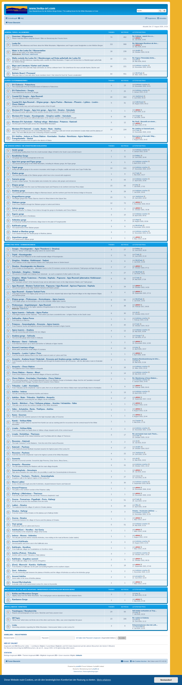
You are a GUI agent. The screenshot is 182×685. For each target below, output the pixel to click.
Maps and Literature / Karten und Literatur (30, 66)
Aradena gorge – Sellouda (23, 336)
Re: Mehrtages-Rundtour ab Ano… (145, 43)
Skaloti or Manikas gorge (23, 231)
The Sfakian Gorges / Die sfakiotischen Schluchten (26, 146)
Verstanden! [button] (166, 680)
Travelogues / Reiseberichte (24, 611)
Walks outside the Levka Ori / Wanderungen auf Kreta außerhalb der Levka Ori (46, 58)
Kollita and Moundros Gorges (25, 594)
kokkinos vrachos (141, 65)
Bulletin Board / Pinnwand (23, 73)
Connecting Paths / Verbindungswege (20, 244)
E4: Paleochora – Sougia (23, 90)
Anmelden (8, 634)
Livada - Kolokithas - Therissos (25, 434)
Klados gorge (18, 173)
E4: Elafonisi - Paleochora (23, 85)
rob (136, 312)
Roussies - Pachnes (20, 453)
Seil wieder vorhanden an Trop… (144, 611)
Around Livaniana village (23, 347)
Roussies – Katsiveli (21, 441)
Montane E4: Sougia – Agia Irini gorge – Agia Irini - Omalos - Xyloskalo (43, 110)
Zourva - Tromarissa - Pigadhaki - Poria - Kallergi (33, 499)
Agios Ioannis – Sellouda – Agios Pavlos (30, 312)
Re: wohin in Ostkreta (140, 618)
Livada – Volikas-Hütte (22, 428)
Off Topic (16, 618)
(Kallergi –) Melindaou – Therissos (27, 493)
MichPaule (25, 54)
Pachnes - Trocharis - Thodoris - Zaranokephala (33, 476)
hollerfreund (34, 54)
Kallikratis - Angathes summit (25, 559)
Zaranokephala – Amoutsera (24, 470)
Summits (16, 459)
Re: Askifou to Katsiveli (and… (143, 128)
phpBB (78, 666)
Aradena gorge (18, 191)
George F (138, 335)
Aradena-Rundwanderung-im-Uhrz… (146, 359)
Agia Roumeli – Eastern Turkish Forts (28, 292)
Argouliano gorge (20, 237)
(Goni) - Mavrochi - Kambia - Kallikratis (29, 565)
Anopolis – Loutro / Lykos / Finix (26, 353)
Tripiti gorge (17, 167)
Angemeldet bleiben (108, 638)
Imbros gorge (18, 208)
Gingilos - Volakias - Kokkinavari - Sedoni (30, 260)
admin (137, 38)
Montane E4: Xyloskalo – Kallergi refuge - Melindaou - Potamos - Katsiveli (44, 122)
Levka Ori (16, 43)
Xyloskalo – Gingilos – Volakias (26, 272)
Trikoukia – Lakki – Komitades (25, 386)
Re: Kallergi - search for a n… (143, 36)
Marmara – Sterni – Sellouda (24, 342)
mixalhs (138, 50)
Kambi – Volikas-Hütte (21, 421)
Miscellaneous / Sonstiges (16, 607)
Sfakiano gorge (18, 202)
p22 (136, 59)
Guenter (138, 420)
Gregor (137, 116)
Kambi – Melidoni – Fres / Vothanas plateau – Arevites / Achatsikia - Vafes (44, 403)
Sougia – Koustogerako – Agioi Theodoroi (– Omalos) (35, 249)
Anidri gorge (17, 150)
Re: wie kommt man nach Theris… (145, 434)
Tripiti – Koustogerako (22, 255)
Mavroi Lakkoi (18, 482)
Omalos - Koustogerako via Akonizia (28, 266)
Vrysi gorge (17, 524)
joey (136, 185)
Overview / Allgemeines (22, 36)
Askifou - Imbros (19, 392)
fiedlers (137, 155)
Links (14, 625)
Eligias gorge (18, 185)
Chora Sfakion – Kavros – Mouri (26, 372)
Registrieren (21, 634)
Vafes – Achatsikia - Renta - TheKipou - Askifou (32, 409)
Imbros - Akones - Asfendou (24, 536)
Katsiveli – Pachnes (20, 447)
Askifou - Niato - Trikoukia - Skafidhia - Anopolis (33, 397)
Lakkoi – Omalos (19, 505)
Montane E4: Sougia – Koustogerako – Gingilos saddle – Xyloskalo (41, 116)
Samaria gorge (18, 179)
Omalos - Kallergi (19, 511)
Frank (137, 130)
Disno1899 (139, 627)
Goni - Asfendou (19, 570)
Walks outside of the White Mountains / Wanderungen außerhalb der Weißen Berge (40, 589)
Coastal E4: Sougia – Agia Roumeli (27, 96)
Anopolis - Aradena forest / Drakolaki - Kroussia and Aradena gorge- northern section (49, 359)
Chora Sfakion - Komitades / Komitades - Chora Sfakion (36, 378)
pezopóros (139, 576)
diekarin (79, 655)
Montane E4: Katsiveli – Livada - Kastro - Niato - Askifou (36, 129)
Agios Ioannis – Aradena (23, 330)
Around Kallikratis (20, 541)
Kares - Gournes (19, 415)
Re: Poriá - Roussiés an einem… (144, 121)
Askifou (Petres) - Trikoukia (24, 553)
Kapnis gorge (18, 214)
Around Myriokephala (21, 582)
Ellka (137, 505)
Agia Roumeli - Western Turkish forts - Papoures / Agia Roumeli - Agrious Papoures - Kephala (53, 286)
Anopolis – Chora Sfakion (23, 367)
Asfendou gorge (19, 220)
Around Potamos (19, 488)
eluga (137, 219)
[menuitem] (21, 18)
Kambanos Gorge (19, 599)
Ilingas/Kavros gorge (21, 196)
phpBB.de (95, 669)
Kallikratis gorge (19, 226)
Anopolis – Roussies (21, 464)
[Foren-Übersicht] (17, 9)
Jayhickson (139, 96)
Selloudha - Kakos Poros (23, 318)
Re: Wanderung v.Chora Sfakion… (145, 378)
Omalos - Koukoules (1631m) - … (144, 511)
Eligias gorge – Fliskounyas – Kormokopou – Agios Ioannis (38, 299)
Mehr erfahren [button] (104, 680)
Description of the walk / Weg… (144, 136)
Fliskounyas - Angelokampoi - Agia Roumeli (31, 305)
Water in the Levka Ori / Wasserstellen (29, 51)
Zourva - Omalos (19, 518)
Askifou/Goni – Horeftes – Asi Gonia (28, 530)
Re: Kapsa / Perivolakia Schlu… (144, 58)
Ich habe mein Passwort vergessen (88, 638)
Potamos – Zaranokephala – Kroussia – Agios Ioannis (35, 324)
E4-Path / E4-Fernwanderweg (16, 80)
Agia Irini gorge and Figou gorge (26, 162)
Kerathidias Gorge (20, 156)
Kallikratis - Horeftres (21, 547)
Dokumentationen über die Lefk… (145, 625)
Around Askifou (19, 576)
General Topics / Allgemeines (17, 32)
